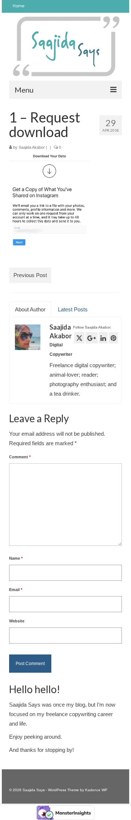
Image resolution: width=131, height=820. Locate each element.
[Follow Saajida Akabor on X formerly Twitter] (79, 337)
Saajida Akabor (32, 147)
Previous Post (30, 275)
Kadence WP (96, 790)
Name (16, 558)
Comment (20, 457)
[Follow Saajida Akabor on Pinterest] (113, 337)
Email (15, 589)
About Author (30, 309)
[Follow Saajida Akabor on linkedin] (103, 337)
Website (16, 621)
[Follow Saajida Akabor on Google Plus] (92, 337)
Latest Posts (73, 309)
